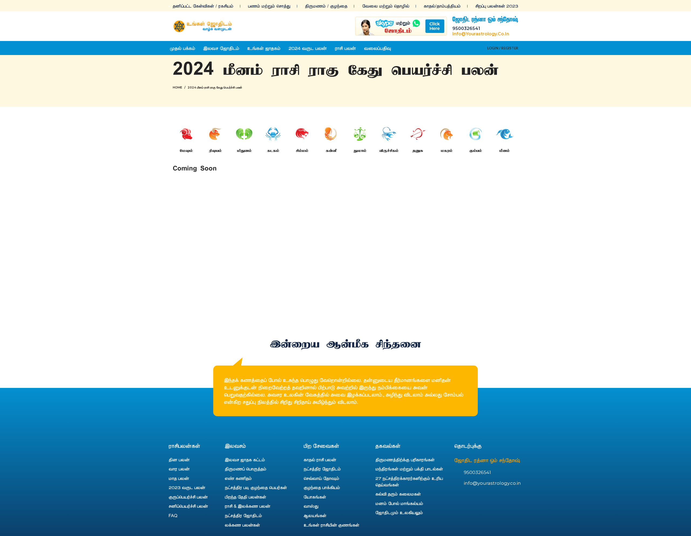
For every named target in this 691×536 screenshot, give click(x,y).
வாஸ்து (311, 506)
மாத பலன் (179, 478)
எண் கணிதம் (238, 478)
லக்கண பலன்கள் (242, 524)
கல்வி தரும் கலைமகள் (398, 493)
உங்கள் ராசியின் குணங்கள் (331, 524)
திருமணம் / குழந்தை (326, 5)
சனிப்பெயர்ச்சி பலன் (188, 506)
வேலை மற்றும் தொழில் (385, 5)
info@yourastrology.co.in (480, 33)
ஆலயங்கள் (315, 515)
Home (177, 87)
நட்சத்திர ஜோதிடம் (243, 515)
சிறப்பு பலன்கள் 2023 (496, 5)
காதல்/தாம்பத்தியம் (442, 5)
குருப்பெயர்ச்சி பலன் (188, 496)
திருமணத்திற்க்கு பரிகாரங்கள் (405, 459)
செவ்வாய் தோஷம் (321, 478)
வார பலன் (179, 468)
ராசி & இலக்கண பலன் (247, 506)
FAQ (173, 515)
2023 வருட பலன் (187, 487)
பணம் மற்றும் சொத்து (269, 5)
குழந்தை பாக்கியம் (322, 487)
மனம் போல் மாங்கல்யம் (399, 503)
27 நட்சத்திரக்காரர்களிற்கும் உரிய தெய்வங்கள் (409, 481)
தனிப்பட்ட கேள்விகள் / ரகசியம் (203, 5)
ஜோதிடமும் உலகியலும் (399, 512)
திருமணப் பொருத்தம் (245, 468)
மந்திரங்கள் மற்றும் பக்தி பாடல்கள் (409, 468)
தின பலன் (179, 459)
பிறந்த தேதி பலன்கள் (245, 496)
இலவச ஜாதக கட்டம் (245, 459)
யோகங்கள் (315, 496)
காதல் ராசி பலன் (320, 459)
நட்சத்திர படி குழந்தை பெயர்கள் (256, 487)
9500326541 (466, 28)
